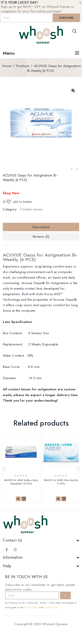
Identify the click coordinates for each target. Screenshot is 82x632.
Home (6, 66)
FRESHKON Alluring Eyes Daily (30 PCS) (77, 169)
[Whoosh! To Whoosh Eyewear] (41, 34)
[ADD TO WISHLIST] (23, 498)
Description (41, 227)
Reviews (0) (41, 236)
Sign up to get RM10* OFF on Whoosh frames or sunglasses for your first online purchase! (37, 9)
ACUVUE (40, 257)
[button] (73, 90)
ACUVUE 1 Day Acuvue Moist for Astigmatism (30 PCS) (72, 169)
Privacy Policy (31, 607)
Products (22, 66)
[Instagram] (15, 549)
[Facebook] (6, 549)
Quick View (18, 498)
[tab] (41, 227)
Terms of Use (51, 607)
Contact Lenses (31, 209)
